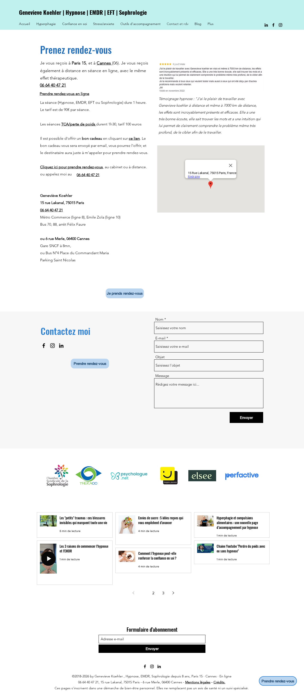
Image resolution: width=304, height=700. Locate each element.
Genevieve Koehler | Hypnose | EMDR (61, 12)
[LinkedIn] (266, 25)
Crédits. (219, 682)
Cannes (104, 63)
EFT (111, 12)
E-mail (160, 338)
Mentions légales (197, 682)
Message (162, 375)
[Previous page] (133, 593)
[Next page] (173, 593)
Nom (159, 319)
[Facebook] (273, 25)
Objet (160, 357)
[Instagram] (280, 25)
